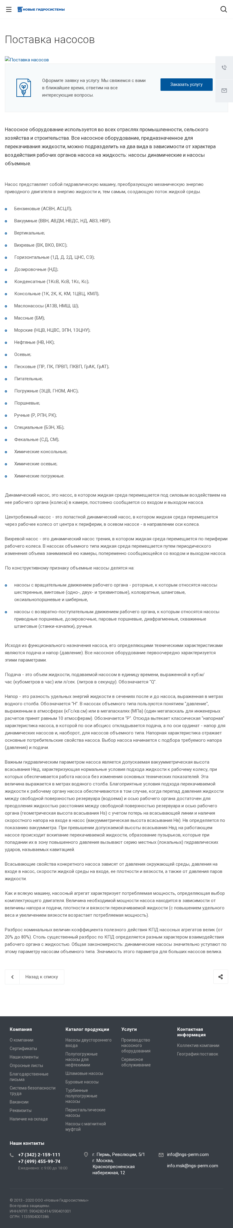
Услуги (129, 1029)
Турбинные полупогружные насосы (81, 1096)
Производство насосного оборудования (135, 1045)
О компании (21, 1040)
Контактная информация (191, 1032)
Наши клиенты (24, 1057)
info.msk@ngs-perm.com (192, 1165)
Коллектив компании (198, 1045)
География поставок (197, 1054)
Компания (21, 1029)
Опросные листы (26, 1065)
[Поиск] (224, 10)
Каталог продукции (87, 1029)
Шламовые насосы (84, 1073)
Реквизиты (21, 1110)
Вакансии (19, 1102)
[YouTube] (217, 1202)
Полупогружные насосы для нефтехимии (82, 1059)
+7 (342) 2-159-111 (39, 1155)
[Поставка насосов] (27, 60)
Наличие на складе (29, 1119)
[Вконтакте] (203, 1202)
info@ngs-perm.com (188, 1154)
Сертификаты (23, 1048)
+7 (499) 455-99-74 (39, 1161)
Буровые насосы (82, 1081)
